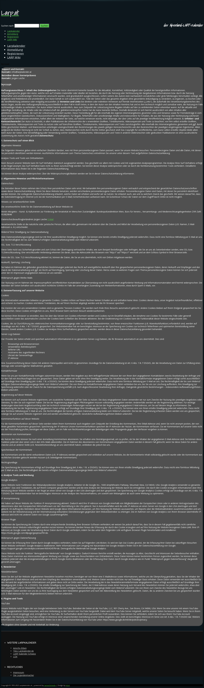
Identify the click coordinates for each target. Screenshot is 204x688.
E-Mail (50, 219)
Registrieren (13, 36)
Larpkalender (13, 31)
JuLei (68, 685)
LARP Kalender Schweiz (24, 653)
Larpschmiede (50, 685)
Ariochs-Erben (20, 648)
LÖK (15, 656)
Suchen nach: (7, 25)
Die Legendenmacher (23, 675)
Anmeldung (12, 33)
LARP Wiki (12, 39)
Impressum (18, 672)
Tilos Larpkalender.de (23, 651)
